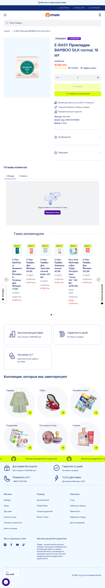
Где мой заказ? (43, 500)
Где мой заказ (64, 8)
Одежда (7, 500)
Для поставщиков (77, 523)
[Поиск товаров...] (6, 23)
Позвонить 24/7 (21, 477)
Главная (7, 31)
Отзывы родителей (45, 511)
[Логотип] (52, 15)
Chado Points (42, 506)
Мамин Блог (75, 511)
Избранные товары (78, 517)
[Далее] (98, 279)
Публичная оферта (78, 506)
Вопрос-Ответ (80, 8)
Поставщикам (95, 8)
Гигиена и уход (10, 517)
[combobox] (52, 23)
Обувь (6, 506)
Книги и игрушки (10, 528)
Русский (10, 574)
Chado (80, 575)
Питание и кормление (13, 523)
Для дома (8, 511)
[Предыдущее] (6, 279)
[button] (100, 15)
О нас (72, 500)
